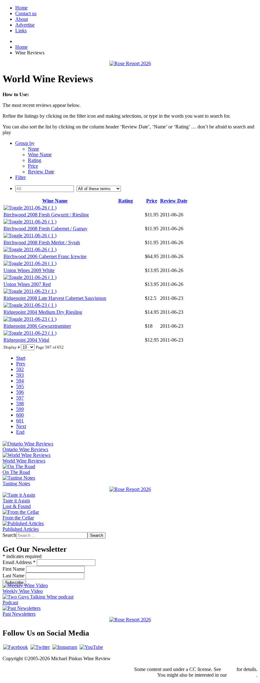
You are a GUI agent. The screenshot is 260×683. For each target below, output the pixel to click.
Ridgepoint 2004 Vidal (26, 340)
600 (20, 415)
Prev (20, 363)
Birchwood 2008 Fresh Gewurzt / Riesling (46, 214)
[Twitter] (40, 647)
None (33, 149)
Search (9, 535)
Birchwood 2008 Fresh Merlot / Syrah (41, 242)
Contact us (25, 13)
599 (20, 409)
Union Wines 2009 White (29, 270)
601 (20, 420)
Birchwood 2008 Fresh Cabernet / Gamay (45, 228)
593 (20, 375)
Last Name (14, 575)
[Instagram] (65, 647)
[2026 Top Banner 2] (130, 63)
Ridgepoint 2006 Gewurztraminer (37, 326)
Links (21, 30)
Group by (25, 143)
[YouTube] (91, 647)
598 (20, 403)
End (20, 432)
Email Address (19, 562)
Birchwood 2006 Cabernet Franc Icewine (45, 256)
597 (20, 397)
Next (21, 426)
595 (20, 386)
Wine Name (40, 154)
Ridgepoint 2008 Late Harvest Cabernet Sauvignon (54, 298)
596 (20, 392)
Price (33, 166)
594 (20, 380)
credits (228, 669)
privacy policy (242, 675)
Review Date (41, 171)
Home (21, 7)
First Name (14, 569)
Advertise (25, 25)
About (21, 19)
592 (20, 369)
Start (20, 358)
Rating (34, 160)
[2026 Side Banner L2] (130, 489)
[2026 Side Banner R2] (130, 619)
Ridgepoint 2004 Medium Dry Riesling (42, 312)
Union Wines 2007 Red (27, 284)
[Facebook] (16, 647)
